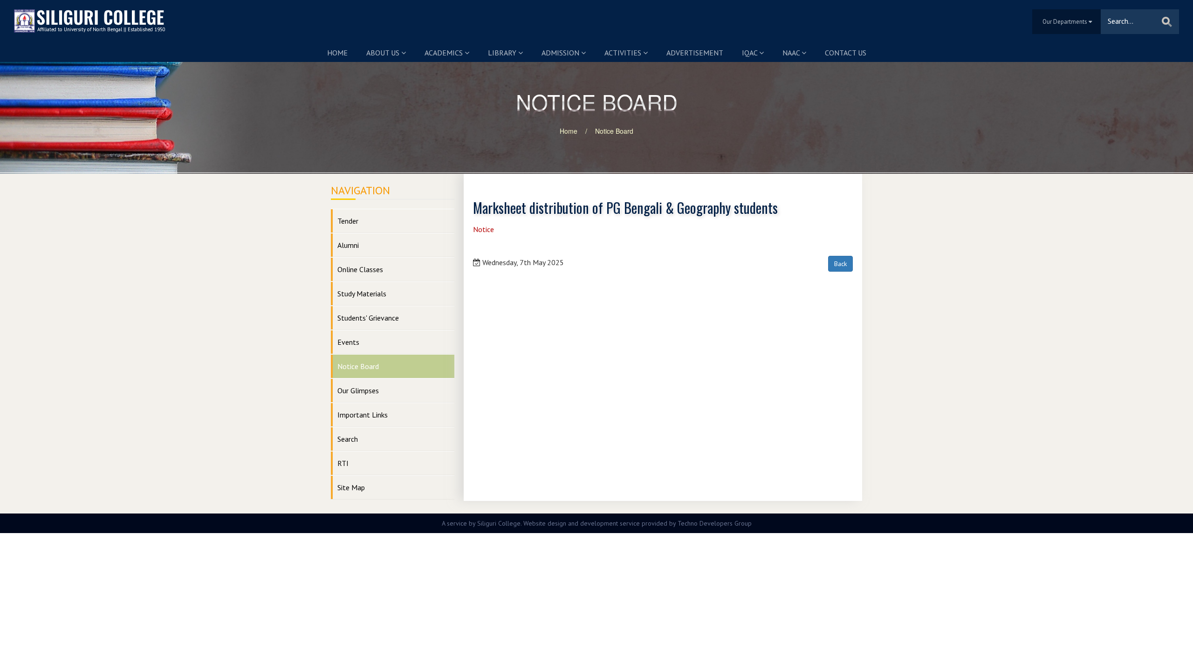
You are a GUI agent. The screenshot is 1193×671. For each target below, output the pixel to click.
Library (503, 52)
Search (347, 439)
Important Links (362, 414)
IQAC (750, 52)
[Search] (1167, 21)
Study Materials (361, 293)
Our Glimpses (358, 390)
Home (337, 52)
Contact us (845, 52)
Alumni (348, 245)
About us (383, 52)
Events (348, 342)
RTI (343, 463)
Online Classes (360, 269)
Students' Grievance (368, 317)
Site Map (351, 487)
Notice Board (614, 131)
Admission (561, 52)
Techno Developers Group (715, 523)
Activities (623, 52)
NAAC (792, 52)
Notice (483, 229)
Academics (445, 52)
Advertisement (694, 52)
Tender (347, 221)
